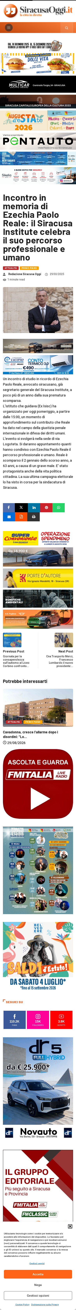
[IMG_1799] (38, 538)
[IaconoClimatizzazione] (38, 365)
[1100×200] (38, 101)
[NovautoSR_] (38, 1089)
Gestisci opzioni (38, 1295)
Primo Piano (29, 268)
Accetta (38, 1274)
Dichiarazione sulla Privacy (45, 1304)
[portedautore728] (38, 578)
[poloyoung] (38, 557)
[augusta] (38, 120)
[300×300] (38, 956)
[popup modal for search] (66, 27)
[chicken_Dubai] (38, 63)
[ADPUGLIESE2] (38, 619)
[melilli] (38, 870)
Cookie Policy (22, 1304)
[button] (70, 1226)
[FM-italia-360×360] (38, 784)
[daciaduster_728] (38, 346)
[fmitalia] (38, 158)
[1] (38, 1202)
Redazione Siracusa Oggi (24, 274)
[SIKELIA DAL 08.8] (38, 175)
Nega (38, 1285)
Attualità (11, 268)
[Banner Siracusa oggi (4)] (38, 141)
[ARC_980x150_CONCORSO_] (38, 45)
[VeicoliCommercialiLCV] (38, 84)
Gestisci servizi (37, 1263)
